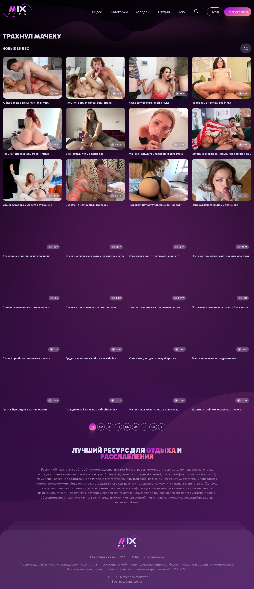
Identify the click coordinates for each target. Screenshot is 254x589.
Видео (97, 12)
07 (144, 427)
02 (101, 427)
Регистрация (238, 12)
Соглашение (154, 557)
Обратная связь (102, 557)
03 (109, 427)
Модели (142, 12)
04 (118, 427)
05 (127, 427)
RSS (123, 557)
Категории (119, 12)
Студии (164, 12)
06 (136, 427)
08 (153, 427)
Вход (215, 12)
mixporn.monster (135, 577)
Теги (182, 12)
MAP (135, 557)
